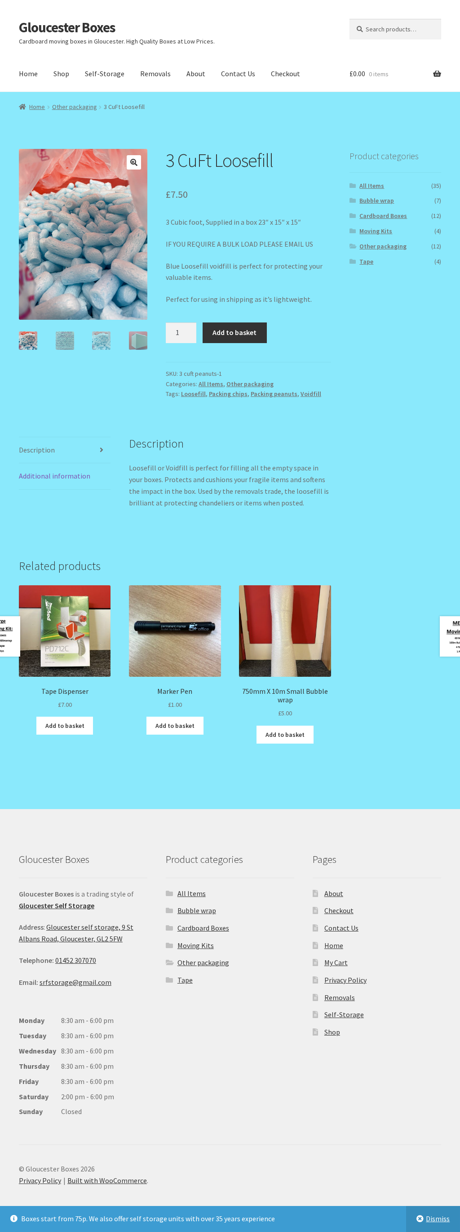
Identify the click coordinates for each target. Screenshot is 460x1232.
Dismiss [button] (438, 1218)
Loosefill (193, 394)
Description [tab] (37, 449)
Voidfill (311, 394)
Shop (61, 73)
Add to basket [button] (64, 726)
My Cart (336, 962)
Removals (155, 73)
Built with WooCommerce (107, 1180)
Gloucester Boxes (67, 27)
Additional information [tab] (54, 475)
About (195, 73)
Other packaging (74, 107)
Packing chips (228, 394)
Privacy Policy (345, 979)
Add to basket (234, 332)
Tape (366, 261)
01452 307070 (75, 960)
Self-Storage (104, 73)
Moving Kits (375, 231)
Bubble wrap (376, 200)
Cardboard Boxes (383, 216)
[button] (134, 162)
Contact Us (238, 73)
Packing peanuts (274, 394)
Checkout (285, 73)
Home (28, 73)
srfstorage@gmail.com (75, 982)
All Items (211, 384)
